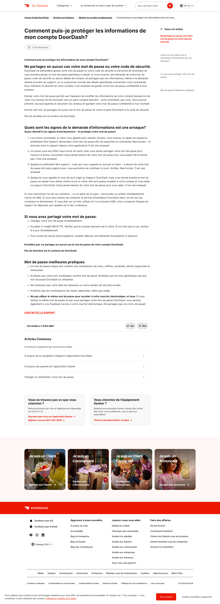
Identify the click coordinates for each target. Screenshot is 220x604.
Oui (132, 326)
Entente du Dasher (110, 583)
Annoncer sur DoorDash (161, 547)
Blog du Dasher (77, 541)
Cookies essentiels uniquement (197, 597)
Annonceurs (82, 573)
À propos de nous (79, 525)
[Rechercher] (170, 6)
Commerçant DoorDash (161, 531)
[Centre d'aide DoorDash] (36, 508)
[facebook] (31, 536)
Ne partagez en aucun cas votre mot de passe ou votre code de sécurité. (176, 39)
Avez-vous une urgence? (124, 563)
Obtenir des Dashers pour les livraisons (169, 536)
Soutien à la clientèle (122, 536)
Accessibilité (76, 531)
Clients (40, 573)
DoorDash (189, 583)
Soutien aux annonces (122, 557)
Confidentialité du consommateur (61, 583)
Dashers (52, 573)
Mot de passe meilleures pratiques (177, 90)
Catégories (63, 5)
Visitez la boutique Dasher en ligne (111, 420)
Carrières (145, 573)
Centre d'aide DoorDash (36, 17)
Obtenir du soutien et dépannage (95, 17)
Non (144, 326)
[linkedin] (43, 536)
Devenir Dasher (157, 525)
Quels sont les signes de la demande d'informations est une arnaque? (176, 58)
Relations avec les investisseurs (121, 573)
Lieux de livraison (158, 583)
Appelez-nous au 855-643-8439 (45, 420)
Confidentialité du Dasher (89, 583)
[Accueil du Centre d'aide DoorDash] (26, 5)
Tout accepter (166, 597)
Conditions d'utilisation (36, 583)
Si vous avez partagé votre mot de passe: (177, 75)
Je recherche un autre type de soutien (101, 5)
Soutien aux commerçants (124, 547)
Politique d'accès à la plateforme (134, 583)
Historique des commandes (125, 531)
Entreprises (97, 573)
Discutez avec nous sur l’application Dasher (50, 416)
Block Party (177, 573)
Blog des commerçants (81, 547)
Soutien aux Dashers (63, 17)
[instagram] (37, 536)
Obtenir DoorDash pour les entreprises (169, 541)
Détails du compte (121, 525)
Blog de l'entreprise (79, 536)
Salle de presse (160, 573)
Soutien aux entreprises (123, 552)
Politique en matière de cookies (61, 598)
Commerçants (66, 573)
